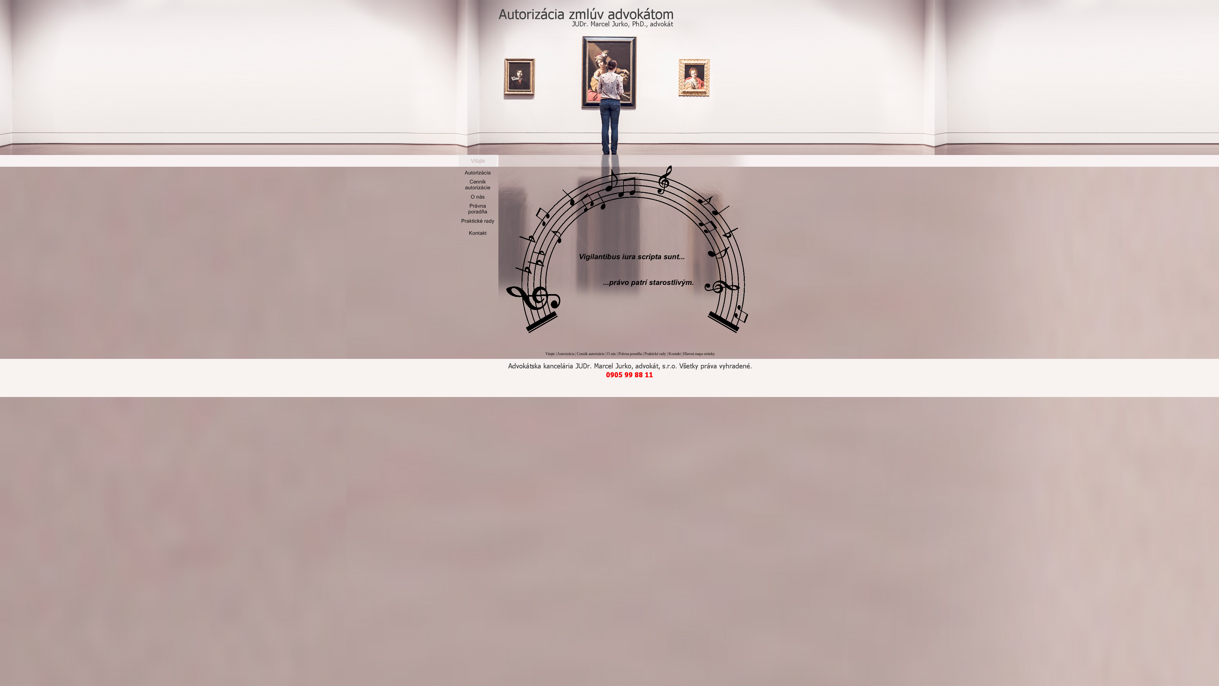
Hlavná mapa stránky (699, 354)
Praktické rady (655, 354)
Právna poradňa (630, 354)
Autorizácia (565, 354)
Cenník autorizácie (590, 354)
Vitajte (550, 354)
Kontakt (675, 354)
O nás (611, 354)
